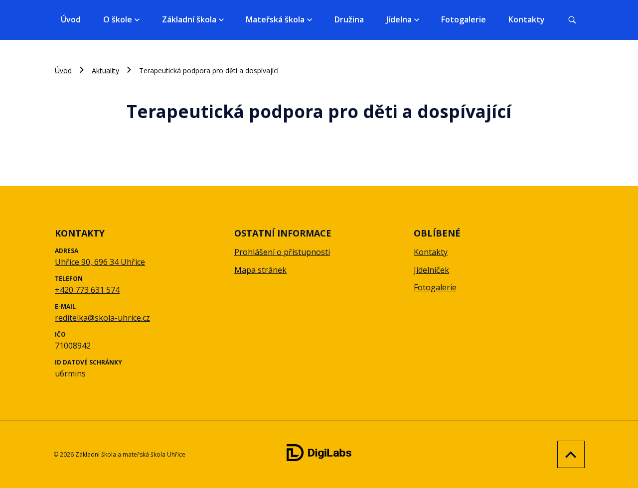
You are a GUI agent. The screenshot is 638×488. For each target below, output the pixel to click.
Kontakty (526, 19)
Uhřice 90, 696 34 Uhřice (100, 261)
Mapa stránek (260, 269)
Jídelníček (431, 269)
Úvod (71, 19)
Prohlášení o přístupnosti (282, 251)
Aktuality (105, 70)
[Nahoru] (568, 454)
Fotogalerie (463, 19)
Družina (349, 19)
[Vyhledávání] (572, 20)
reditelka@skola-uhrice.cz (102, 317)
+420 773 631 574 (87, 289)
